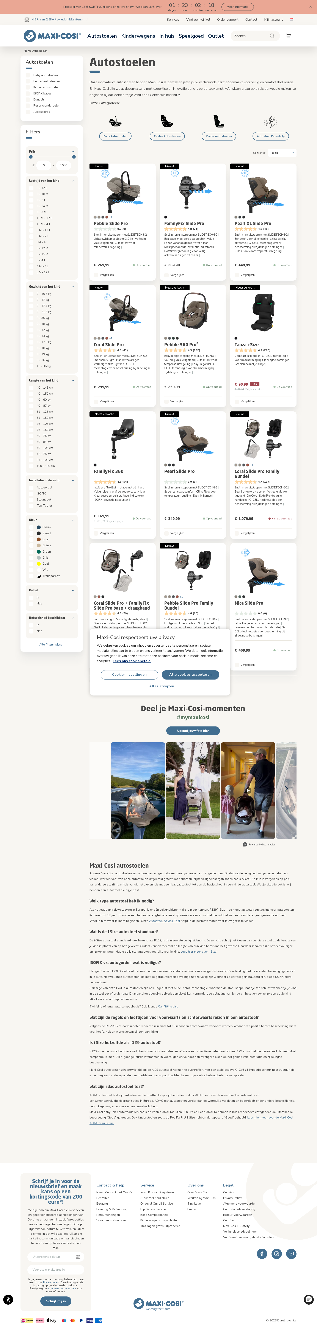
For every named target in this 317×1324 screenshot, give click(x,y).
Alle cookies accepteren (190, 674)
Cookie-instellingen (129, 674)
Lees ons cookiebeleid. (132, 660)
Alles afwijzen (161, 686)
